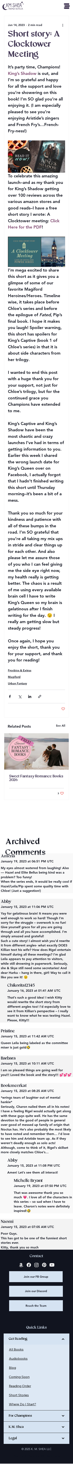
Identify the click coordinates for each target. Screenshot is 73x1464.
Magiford (14, 677)
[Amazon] (21, 1265)
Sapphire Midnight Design (45, 1456)
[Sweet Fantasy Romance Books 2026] (36, 751)
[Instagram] (36, 1265)
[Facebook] (29, 1265)
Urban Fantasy (17, 683)
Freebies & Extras (19, 670)
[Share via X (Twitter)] (20, 696)
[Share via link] (40, 696)
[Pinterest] (44, 1265)
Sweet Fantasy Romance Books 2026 (36, 778)
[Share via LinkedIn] (30, 696)
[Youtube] (52, 1265)
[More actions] (62, 25)
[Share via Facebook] (10, 696)
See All (60, 725)
